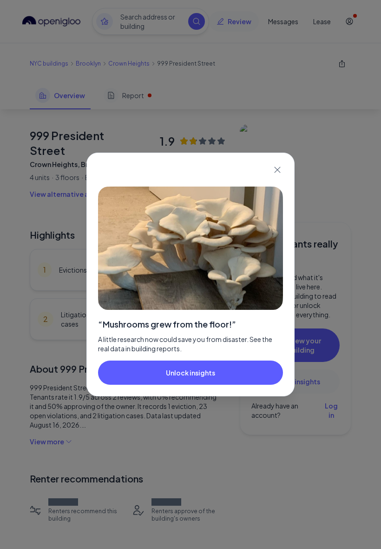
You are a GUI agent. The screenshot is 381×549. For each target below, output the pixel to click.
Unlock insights (190, 372)
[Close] (277, 170)
